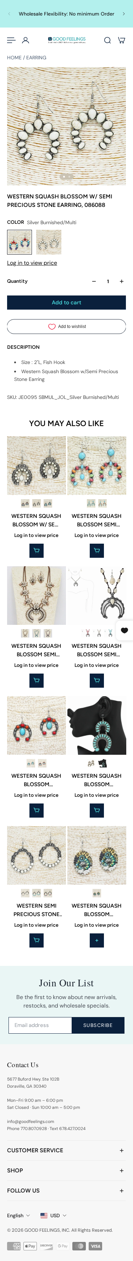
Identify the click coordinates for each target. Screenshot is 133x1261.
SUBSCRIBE (98, 1025)
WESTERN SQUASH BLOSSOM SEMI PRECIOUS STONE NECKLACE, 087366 (97, 651)
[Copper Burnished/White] (91, 763)
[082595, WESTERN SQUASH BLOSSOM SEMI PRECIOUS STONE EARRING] (96, 465)
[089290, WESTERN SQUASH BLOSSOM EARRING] (36, 725)
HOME (15, 57)
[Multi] (96, 893)
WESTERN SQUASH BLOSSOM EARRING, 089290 (36, 780)
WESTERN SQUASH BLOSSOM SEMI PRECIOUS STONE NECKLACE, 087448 (36, 651)
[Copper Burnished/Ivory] (25, 633)
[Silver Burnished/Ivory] (96, 633)
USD (55, 1215)
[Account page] (25, 40)
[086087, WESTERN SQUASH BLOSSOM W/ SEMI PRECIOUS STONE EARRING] (36, 465)
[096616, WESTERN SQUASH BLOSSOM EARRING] (96, 725)
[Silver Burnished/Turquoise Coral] (36, 633)
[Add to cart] (96, 940)
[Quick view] (36, 551)
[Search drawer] (107, 40)
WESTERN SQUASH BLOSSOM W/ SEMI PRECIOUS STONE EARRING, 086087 (36, 521)
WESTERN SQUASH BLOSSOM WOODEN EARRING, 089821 (97, 910)
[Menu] (11, 40)
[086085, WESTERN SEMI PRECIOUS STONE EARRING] (36, 855)
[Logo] (66, 40)
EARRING (36, 57)
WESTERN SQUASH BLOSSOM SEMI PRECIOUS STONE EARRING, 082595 (97, 521)
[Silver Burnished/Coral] (85, 633)
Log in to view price (32, 263)
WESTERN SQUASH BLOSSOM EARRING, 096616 (97, 780)
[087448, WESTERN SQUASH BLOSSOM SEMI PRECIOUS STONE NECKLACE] (36, 595)
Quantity (17, 281)
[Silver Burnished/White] (36, 503)
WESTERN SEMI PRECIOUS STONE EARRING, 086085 (36, 910)
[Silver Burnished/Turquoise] (48, 503)
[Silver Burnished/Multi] (25, 503)
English (15, 1215)
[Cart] (122, 40)
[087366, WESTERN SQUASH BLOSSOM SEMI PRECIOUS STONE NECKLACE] (96, 595)
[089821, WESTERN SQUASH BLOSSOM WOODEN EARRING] (96, 855)
